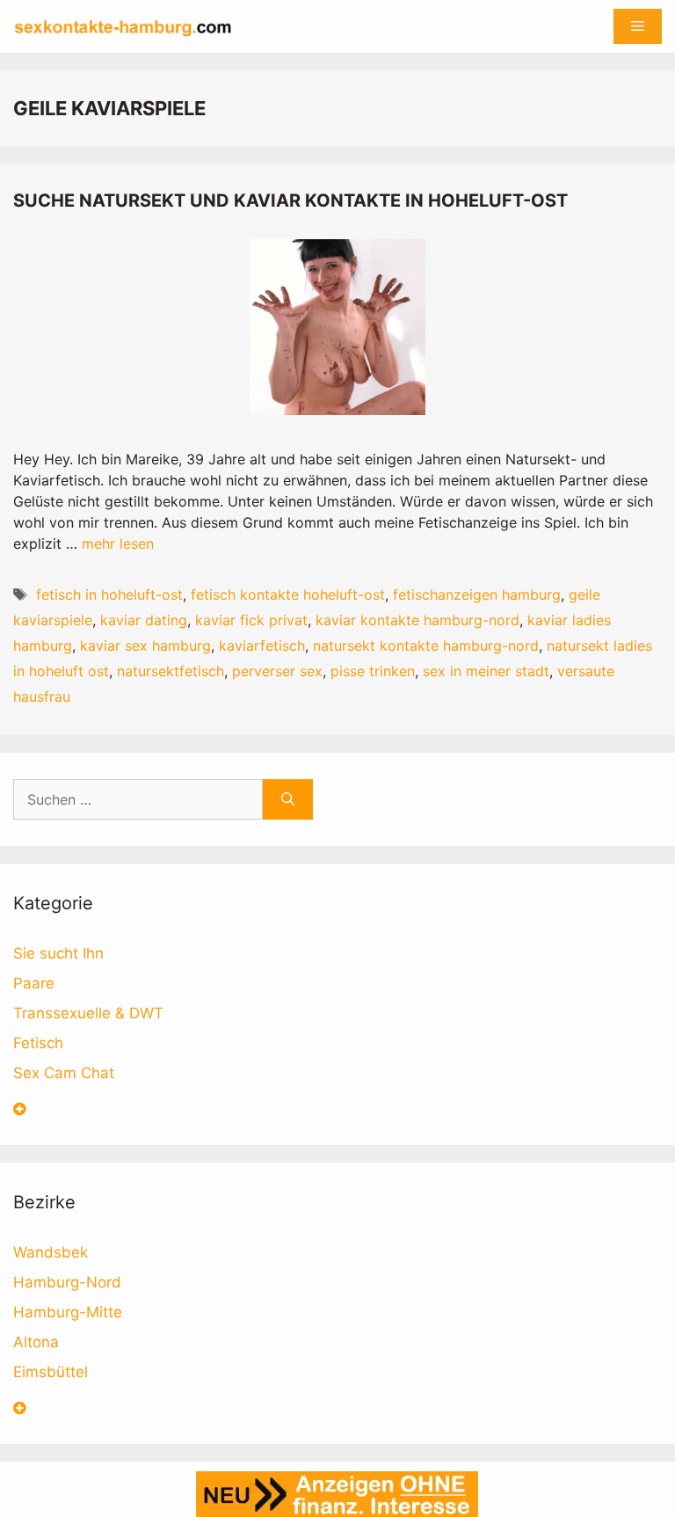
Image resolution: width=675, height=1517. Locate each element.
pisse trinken (372, 671)
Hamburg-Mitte (67, 1312)
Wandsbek (50, 1252)
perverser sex (277, 671)
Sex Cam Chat (63, 1073)
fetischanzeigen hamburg (477, 594)
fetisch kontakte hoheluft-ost (288, 594)
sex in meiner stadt (486, 671)
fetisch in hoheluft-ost (109, 594)
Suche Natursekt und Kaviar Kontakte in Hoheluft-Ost (290, 200)
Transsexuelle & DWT (88, 1013)
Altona (36, 1342)
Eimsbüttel (50, 1372)
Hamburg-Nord (67, 1282)
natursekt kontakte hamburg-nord (426, 645)
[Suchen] (288, 799)
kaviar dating (143, 620)
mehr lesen (118, 543)
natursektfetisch (170, 671)
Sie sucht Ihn (58, 953)
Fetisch (38, 1043)
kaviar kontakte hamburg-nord (417, 620)
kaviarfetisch (262, 645)
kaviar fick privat (251, 620)
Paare (33, 983)
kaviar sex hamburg (145, 645)
